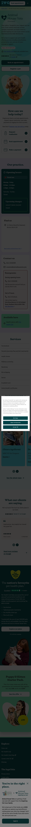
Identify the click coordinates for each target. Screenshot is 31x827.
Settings (15, 418)
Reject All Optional (15, 422)
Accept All (15, 427)
